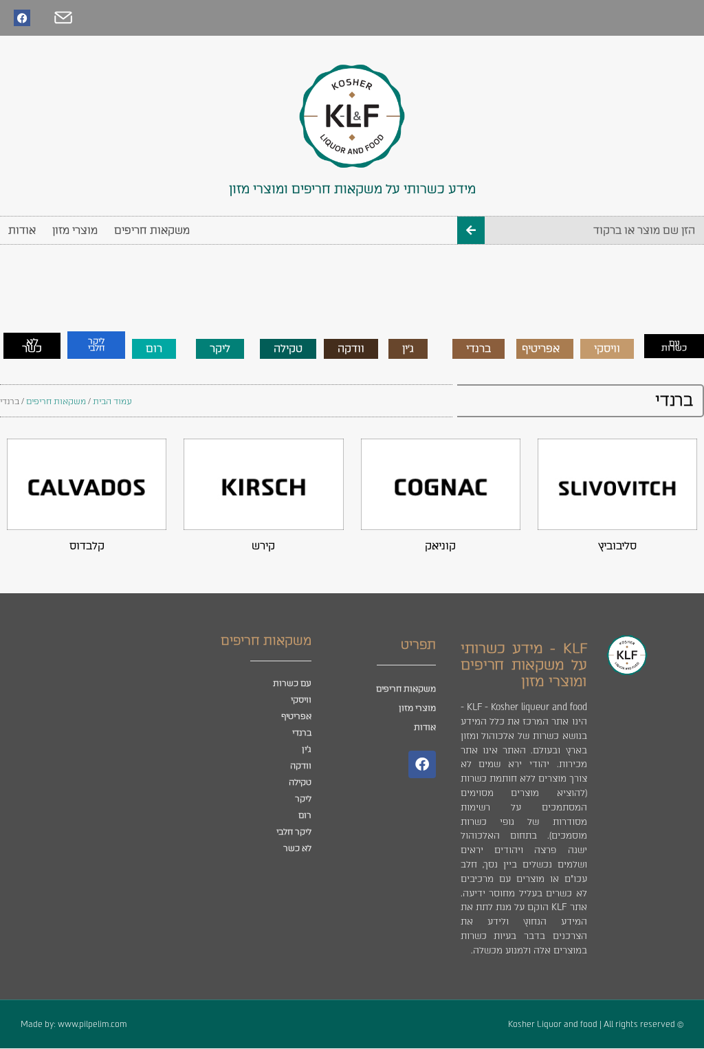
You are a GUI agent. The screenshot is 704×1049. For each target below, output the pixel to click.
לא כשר (297, 848)
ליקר (303, 799)
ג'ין (306, 749)
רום (304, 815)
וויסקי (301, 700)
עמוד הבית (112, 401)
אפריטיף (296, 716)
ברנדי (301, 733)
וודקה (300, 766)
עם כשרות (292, 683)
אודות (22, 230)
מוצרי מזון (75, 230)
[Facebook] (22, 18)
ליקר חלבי (293, 832)
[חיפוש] (471, 230)
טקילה (300, 782)
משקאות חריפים (152, 230)
